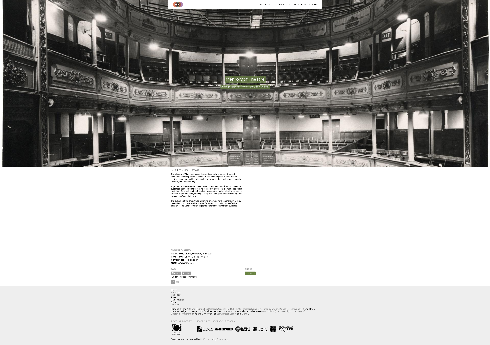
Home (259, 4)
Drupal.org (222, 339)
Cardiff (233, 314)
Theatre (176, 273)
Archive (186, 273)
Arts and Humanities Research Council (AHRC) (210, 309)
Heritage (195, 170)
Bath (218, 314)
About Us (270, 4)
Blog (296, 4)
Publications (309, 4)
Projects (284, 4)
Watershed (187, 314)
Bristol (225, 314)
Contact (175, 304)
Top (177, 282)
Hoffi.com (205, 339)
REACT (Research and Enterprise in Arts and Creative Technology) (268, 309)
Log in (175, 277)
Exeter (244, 314)
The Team (176, 295)
